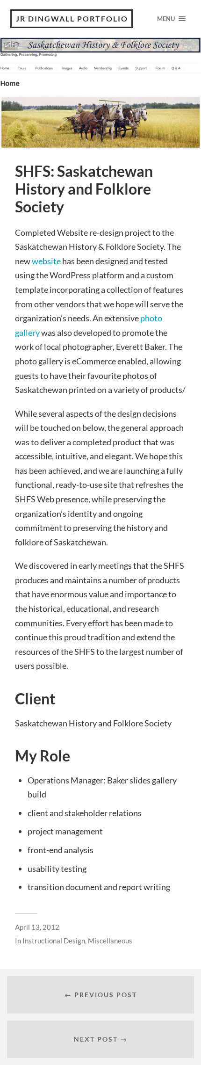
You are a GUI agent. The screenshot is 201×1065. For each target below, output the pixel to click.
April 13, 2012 (37, 927)
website (46, 261)
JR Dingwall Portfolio (72, 18)
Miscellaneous (110, 940)
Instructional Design (53, 940)
